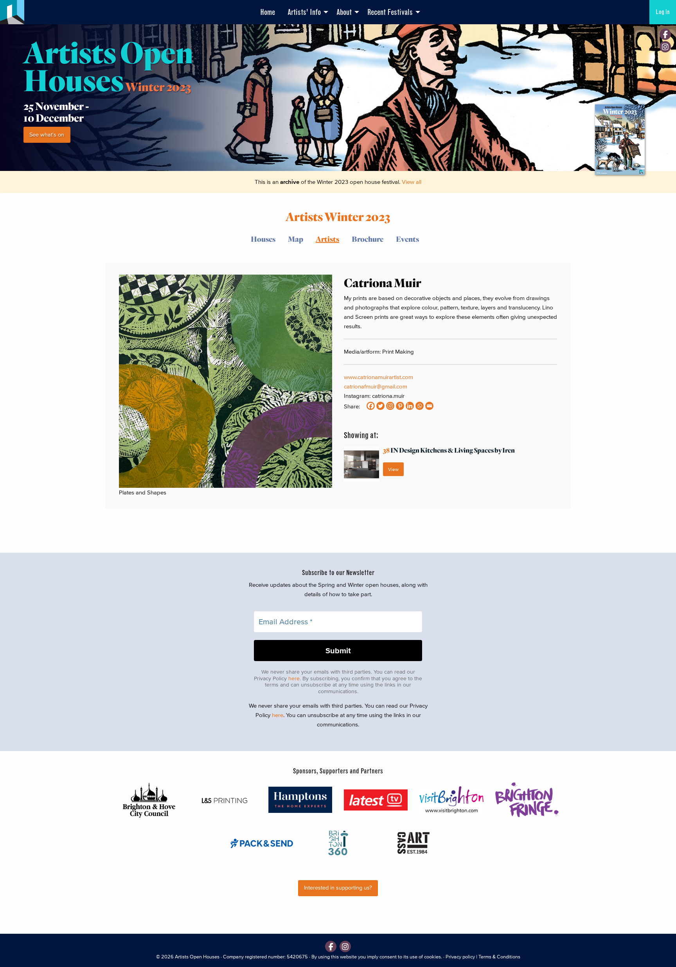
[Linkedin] (410, 406)
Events (407, 238)
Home (267, 12)
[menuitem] (267, 12)
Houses (263, 238)
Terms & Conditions (499, 957)
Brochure (367, 238)
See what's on (46, 135)
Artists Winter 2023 (338, 216)
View (393, 469)
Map (295, 238)
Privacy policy (460, 957)
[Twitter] (380, 406)
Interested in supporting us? (338, 888)
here (294, 678)
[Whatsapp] (419, 406)
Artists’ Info (304, 12)
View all (411, 181)
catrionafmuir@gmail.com (375, 386)
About (344, 12)
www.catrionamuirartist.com (378, 377)
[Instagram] (665, 46)
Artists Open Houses (197, 957)
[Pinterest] (400, 406)
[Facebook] (665, 34)
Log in (663, 12)
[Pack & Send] (262, 843)
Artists (327, 238)
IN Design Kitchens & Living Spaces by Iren (449, 450)
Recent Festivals (390, 12)
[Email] (429, 406)
